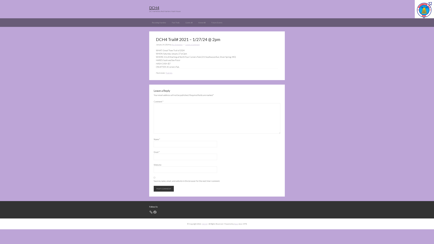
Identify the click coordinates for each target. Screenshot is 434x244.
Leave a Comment (192, 44)
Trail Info (169, 73)
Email (157, 152)
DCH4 (154, 8)
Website (157, 165)
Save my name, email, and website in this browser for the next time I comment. (187, 181)
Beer (236, 224)
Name (157, 139)
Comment (158, 101)
